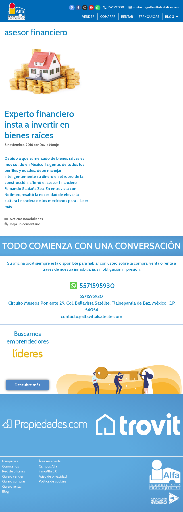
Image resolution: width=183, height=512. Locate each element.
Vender (88, 17)
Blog (169, 17)
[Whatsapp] (97, 7)
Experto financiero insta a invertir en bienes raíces (39, 124)
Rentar (127, 17)
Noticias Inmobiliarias (26, 219)
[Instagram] (84, 7)
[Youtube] (91, 7)
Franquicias (149, 17)
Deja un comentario (25, 224)
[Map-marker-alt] (72, 7)
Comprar (107, 17)
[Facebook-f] (78, 7)
